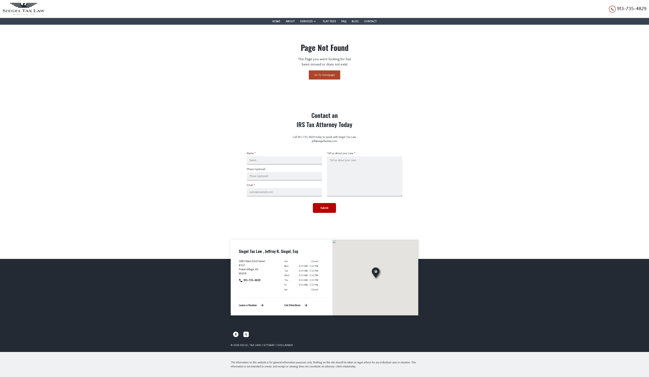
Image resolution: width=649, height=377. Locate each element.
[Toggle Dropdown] (316, 21)
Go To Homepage (324, 74)
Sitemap (269, 345)
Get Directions (292, 305)
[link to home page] (24, 9)
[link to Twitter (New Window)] (246, 334)
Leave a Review (248, 305)
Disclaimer (285, 345)
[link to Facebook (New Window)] (235, 334)
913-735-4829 (251, 280)
